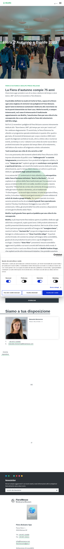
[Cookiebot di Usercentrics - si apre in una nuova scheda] (55, 255)
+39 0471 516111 (24, 537)
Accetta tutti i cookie (52, 292)
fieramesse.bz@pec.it (23, 544)
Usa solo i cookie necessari (12, 292)
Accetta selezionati (32, 292)
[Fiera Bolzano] (13, 501)
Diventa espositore (5, 353)
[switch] (24, 281)
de (31, 385)
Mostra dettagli (54, 287)
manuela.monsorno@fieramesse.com (20, 344)
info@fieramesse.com (23, 541)
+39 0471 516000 (24, 535)
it (31, 443)
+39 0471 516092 (15, 341)
